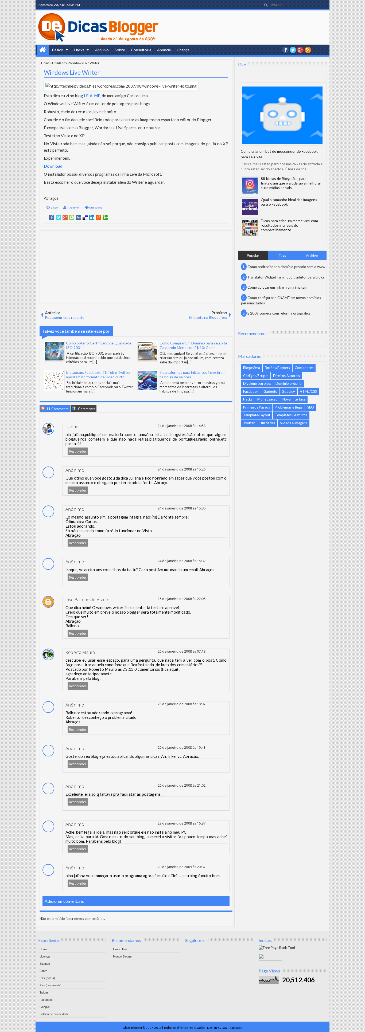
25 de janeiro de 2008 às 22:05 (181, 598)
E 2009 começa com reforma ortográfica (278, 313)
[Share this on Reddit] (98, 217)
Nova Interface (293, 399)
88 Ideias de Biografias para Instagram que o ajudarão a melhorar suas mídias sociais (291, 183)
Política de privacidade (54, 1014)
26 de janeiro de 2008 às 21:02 (181, 785)
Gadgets (270, 391)
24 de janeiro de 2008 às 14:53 (181, 425)
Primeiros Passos (256, 407)
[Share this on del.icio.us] (85, 217)
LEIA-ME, (92, 95)
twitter (293, 50)
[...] (94, 362)
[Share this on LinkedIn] (91, 217)
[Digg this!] (78, 217)
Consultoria (141, 50)
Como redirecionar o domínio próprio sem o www (286, 267)
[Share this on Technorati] (105, 217)
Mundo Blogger (123, 956)
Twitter (249, 423)
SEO (310, 407)
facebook (285, 50)
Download (53, 166)
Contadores (304, 368)
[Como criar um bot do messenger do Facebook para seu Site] (282, 115)
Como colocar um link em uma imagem (277, 287)
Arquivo (102, 50)
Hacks (79, 50)
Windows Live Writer (72, 72)
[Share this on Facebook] (51, 217)
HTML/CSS (308, 391)
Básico (57, 50)
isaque (71, 427)
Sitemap (45, 963)
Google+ (300, 50)
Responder (77, 451)
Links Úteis (120, 949)
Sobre (120, 50)
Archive (312, 255)
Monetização (267, 399)
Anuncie (164, 50)
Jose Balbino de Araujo (87, 600)
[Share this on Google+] (65, 217)
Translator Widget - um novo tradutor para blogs (285, 277)
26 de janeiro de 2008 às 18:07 (181, 703)
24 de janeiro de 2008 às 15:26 (181, 469)
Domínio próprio (288, 383)
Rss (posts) (47, 978)
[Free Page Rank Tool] (277, 947)
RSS (308, 50)
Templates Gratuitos (291, 415)
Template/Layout (256, 415)
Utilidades (59, 63)
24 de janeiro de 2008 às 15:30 (181, 508)
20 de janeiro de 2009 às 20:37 (181, 866)
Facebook (251, 391)
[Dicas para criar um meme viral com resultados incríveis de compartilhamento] (250, 227)
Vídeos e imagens (293, 423)
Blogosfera (251, 368)
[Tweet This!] (58, 217)
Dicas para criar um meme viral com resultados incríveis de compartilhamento (289, 225)
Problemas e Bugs (288, 407)
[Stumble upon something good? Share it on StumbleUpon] (71, 217)
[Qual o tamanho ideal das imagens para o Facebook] (250, 206)
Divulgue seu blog (257, 383)
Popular (253, 255)
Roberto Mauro (80, 652)
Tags (282, 255)
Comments (86, 409)
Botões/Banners (277, 368)
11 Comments (56, 409)
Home (43, 50)
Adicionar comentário (64, 901)
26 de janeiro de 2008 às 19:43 (181, 747)
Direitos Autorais (286, 376)
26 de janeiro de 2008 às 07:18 (181, 651)
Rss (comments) (50, 985)
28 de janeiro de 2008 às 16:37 (181, 823)
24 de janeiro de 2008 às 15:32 (181, 560)
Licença (183, 50)
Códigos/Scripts (255, 376)
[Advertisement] (136, 266)
